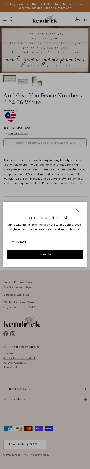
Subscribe (45, 254)
